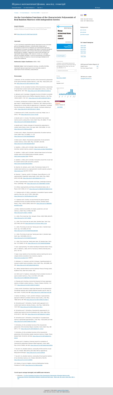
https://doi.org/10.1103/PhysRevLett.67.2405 (25, 196)
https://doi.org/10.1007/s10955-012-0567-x (37, 299)
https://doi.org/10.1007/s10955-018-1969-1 (25, 321)
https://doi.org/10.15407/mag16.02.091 (27, 34)
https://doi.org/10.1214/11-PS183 (29, 114)
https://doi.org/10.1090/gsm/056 (33, 365)
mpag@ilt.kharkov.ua (86, 78)
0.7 (97, 66)
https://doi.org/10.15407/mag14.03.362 (41, 292)
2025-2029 (83, 45)
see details (60, 107)
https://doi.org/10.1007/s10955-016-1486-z (28, 83)
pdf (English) (62, 56)
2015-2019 (83, 49)
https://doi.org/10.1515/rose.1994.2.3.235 (36, 223)
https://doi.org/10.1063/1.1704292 (23, 212)
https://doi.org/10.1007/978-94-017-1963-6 (29, 109)
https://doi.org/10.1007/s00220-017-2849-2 (39, 314)
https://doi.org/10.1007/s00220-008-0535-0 (28, 265)
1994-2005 (83, 56)
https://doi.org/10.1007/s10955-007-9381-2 (40, 98)
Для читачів (83, 30)
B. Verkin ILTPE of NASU (62, 390)
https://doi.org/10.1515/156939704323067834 (26, 230)
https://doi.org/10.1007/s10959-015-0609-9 (28, 285)
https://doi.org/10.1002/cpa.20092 (23, 129)
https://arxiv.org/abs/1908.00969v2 (43, 149)
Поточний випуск (16, 7)
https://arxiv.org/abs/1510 (21, 258)
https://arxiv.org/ (18, 171)
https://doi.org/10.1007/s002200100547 (24, 143)
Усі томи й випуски (29, 7)
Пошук (98, 7)
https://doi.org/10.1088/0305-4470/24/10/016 (26, 278)
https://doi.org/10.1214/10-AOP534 (36, 352)
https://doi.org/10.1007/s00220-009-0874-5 (25, 122)
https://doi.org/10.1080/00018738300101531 (40, 189)
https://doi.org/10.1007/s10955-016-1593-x (31, 307)
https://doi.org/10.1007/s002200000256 (24, 136)
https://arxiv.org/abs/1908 (21, 156)
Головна (16, 12)
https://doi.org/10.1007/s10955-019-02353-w (39, 90)
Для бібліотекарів (84, 34)
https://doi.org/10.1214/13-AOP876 (23, 360)
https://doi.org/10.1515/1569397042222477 (25, 238)
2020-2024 (83, 47)
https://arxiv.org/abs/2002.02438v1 (23, 163)
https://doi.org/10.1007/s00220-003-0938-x (41, 345)
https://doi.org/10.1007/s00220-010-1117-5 (34, 178)
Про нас (39, 7)
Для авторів (83, 32)
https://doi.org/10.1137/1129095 (22, 218)
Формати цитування (63, 70)
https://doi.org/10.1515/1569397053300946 (39, 243)
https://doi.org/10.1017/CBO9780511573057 (38, 183)
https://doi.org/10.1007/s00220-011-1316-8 (32, 329)
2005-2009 (83, 53)
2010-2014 (83, 51)
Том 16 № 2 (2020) (35, 12)
